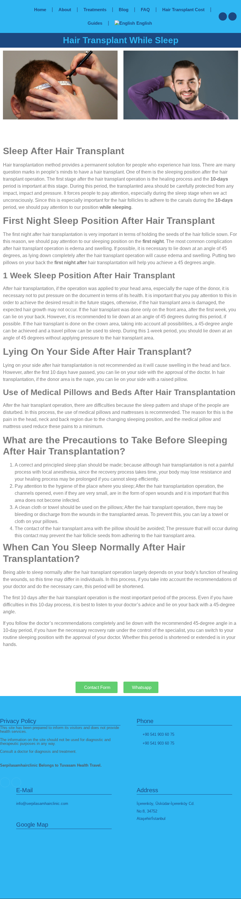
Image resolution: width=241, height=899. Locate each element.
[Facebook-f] (232, 16)
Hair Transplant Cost (183, 9)
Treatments (94, 9)
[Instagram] (223, 16)
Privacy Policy (18, 721)
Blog (123, 9)
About (64, 9)
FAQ (145, 9)
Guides (95, 23)
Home (40, 9)
